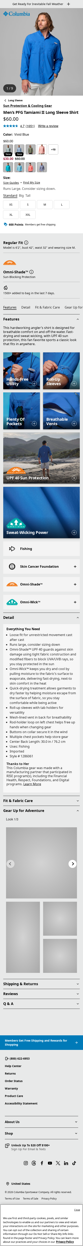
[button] (26, 242)
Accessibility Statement (21, 1103)
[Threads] (34, 1163)
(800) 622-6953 (20, 1058)
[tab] (10, 196)
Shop (9, 1133)
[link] (41, 862)
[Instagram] (26, 1163)
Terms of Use (12, 1198)
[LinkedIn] (66, 1163)
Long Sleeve (15, 100)
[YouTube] (50, 1163)
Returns (10, 1073)
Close (77, 1209)
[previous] (10, 864)
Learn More (32, 784)
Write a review (48, 126)
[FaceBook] (42, 1163)
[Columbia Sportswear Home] (16, 13)
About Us (12, 1122)
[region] (41, 52)
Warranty (11, 1088)
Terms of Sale (30, 1198)
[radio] (8, 149)
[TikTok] (74, 1163)
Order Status (14, 1081)
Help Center (13, 1066)
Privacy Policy (49, 1198)
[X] (58, 1163)
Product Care (14, 1096)
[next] (72, 864)
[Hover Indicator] (34, 383)
